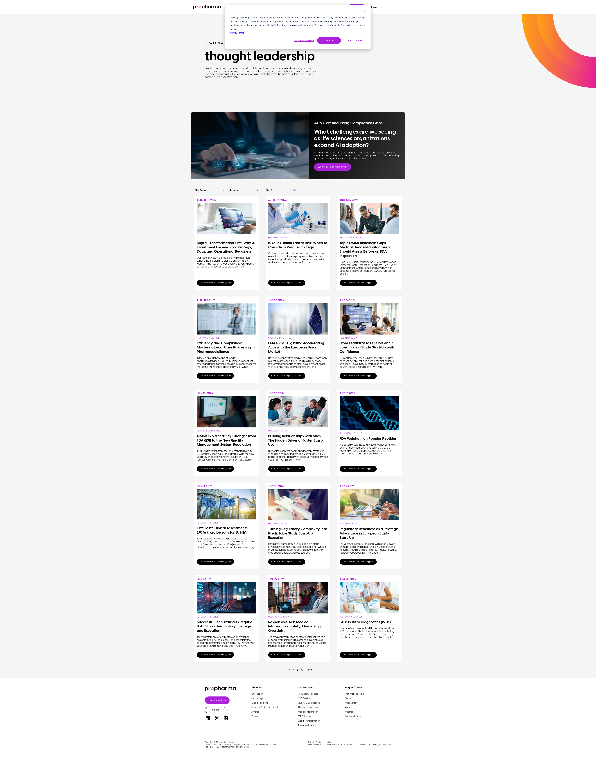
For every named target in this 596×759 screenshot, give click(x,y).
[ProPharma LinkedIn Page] (208, 719)
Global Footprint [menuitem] (259, 703)
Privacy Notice (314, 745)
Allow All (329, 40)
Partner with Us (217, 700)
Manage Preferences (381, 745)
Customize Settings (304, 40)
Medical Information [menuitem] (308, 712)
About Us (256, 687)
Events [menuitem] (348, 698)
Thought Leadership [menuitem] (354, 694)
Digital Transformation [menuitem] (309, 721)
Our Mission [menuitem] (257, 694)
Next (308, 670)
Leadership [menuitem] (257, 698)
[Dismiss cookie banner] (365, 12)
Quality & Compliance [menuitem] (309, 703)
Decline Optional (354, 40)
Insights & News (353, 687)
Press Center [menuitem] (351, 703)
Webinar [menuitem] (349, 712)
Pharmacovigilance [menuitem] (308, 707)
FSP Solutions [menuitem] (304, 716)
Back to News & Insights (222, 43)
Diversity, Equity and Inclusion (320, 742)
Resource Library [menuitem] (353, 716)
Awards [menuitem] (255, 712)
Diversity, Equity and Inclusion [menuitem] (265, 707)
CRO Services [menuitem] (304, 698)
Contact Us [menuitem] (256, 716)
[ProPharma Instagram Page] (226, 719)
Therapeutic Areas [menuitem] (307, 725)
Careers (214, 710)
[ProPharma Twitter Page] (217, 719)
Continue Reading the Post (332, 167)
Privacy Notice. (237, 32)
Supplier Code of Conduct (355, 745)
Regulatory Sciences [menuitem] (308, 694)
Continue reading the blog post (215, 283)
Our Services (305, 687)
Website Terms (333, 745)
